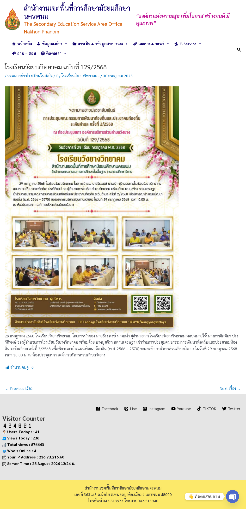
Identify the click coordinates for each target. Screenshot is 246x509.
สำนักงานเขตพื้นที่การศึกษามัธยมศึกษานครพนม (77, 11)
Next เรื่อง (230, 388)
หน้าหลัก (24, 43)
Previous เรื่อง (18, 388)
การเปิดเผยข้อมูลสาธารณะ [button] (100, 43)
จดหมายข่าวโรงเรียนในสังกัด (30, 75)
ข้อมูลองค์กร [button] (52, 43)
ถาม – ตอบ (26, 53)
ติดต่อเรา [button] (54, 53)
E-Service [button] (188, 43)
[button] (239, 49)
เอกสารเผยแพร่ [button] (151, 43)
